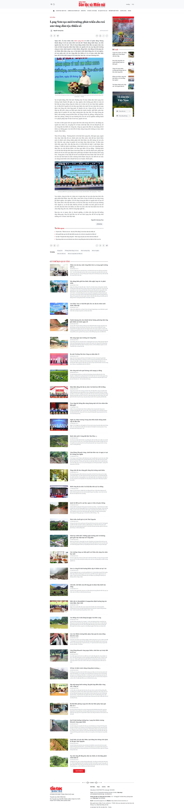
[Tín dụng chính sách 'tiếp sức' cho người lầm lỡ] (131, 86)
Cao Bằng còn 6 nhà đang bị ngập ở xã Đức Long (85, 617)
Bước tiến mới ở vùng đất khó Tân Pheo (83, 436)
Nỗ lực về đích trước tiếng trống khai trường (84, 668)
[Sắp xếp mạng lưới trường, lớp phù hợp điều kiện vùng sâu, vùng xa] (59, 690)
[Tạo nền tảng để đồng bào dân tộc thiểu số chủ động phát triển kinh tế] (59, 761)
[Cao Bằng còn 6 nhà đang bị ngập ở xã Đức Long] (59, 623)
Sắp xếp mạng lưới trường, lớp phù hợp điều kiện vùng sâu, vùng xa (87, 685)
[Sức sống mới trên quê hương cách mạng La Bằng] (59, 376)
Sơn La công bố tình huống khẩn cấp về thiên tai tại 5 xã (88, 568)
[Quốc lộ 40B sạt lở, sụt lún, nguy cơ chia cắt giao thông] (59, 508)
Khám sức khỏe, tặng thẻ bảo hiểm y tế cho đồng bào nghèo (119, 78)
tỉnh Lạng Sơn (79, 41)
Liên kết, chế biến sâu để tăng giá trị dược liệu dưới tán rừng (88, 585)
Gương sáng (123, 10)
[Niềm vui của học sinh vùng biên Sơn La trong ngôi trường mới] (59, 270)
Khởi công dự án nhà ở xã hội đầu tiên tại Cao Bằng (86, 486)
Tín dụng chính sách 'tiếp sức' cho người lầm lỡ (119, 85)
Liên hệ (103, 786)
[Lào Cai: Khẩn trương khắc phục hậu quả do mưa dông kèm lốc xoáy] (59, 639)
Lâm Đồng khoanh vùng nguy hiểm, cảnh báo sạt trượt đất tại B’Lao (89, 651)
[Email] (97, 35)
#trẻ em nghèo (95, 250)
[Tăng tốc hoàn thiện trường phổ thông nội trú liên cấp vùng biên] (131, 70)
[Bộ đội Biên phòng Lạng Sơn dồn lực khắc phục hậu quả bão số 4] (59, 709)
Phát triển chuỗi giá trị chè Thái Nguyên (83, 519)
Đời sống (83, 10)
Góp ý (98, 786)
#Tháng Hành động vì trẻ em (71, 250)
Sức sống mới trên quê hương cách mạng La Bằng (86, 370)
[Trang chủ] (53, 10)
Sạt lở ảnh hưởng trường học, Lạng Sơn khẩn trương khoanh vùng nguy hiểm (87, 721)
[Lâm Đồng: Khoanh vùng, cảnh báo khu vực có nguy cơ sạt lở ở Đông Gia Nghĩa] (59, 457)
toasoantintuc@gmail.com (100, 800)
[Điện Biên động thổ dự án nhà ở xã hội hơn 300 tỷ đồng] (59, 392)
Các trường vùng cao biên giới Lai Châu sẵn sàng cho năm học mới (89, 553)
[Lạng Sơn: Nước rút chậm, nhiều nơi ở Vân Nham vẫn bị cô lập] (131, 54)
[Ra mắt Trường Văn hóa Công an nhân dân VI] (59, 359)
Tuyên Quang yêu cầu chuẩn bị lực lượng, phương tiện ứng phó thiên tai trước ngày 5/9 (89, 321)
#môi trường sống (85, 250)
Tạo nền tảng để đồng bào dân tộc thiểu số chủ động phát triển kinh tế (88, 756)
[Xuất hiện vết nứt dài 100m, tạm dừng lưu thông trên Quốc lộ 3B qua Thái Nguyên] (59, 745)
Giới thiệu (92, 786)
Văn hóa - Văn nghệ (92, 10)
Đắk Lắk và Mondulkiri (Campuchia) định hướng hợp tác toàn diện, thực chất (88, 602)
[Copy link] (103, 35)
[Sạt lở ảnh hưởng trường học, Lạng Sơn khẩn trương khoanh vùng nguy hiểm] (59, 725)
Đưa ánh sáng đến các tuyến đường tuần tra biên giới (118, 62)
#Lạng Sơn (59, 250)
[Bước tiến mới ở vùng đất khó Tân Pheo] (59, 441)
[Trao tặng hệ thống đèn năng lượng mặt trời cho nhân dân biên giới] (59, 408)
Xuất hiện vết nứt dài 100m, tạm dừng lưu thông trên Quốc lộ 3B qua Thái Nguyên (89, 740)
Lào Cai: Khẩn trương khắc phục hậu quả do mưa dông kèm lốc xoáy (87, 635)
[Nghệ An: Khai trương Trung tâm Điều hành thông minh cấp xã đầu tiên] (59, 425)
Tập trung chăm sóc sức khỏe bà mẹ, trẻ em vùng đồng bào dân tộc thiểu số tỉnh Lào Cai (78, 239)
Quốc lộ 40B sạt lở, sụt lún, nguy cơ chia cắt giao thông (87, 503)
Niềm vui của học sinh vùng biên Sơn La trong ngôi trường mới (89, 266)
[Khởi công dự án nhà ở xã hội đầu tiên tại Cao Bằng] (59, 492)
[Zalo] (51, 35)
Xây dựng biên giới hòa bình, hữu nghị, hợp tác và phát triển (88, 282)
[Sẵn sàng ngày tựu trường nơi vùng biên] (59, 343)
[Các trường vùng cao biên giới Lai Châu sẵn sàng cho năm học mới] (59, 557)
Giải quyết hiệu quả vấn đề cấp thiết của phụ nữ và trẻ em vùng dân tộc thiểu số (76, 234)
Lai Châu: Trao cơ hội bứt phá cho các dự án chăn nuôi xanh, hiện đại (87, 304)
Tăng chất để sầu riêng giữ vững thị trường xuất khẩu (87, 470)
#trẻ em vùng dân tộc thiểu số (75, 253)
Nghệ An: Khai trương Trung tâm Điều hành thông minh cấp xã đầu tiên (88, 420)
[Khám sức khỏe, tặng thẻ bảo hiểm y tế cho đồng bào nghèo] (131, 78)
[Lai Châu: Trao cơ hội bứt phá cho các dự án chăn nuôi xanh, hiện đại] (59, 309)
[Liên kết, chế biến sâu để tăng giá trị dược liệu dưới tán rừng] (59, 590)
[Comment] (107, 35)
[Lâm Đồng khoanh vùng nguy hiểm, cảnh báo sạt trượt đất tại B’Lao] (59, 655)
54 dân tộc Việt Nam (61, 10)
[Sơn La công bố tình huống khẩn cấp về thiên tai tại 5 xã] (59, 574)
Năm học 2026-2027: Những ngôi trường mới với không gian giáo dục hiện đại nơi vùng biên (87, 536)
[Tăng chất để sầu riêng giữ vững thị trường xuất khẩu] (59, 475)
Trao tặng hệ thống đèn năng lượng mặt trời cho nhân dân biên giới (89, 404)
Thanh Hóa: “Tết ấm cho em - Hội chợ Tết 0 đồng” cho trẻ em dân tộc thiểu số (75, 231)
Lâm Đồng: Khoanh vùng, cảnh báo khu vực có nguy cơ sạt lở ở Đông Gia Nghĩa (89, 453)
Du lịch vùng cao (102, 10)
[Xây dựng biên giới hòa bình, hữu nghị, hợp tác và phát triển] (59, 286)
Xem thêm (79, 771)
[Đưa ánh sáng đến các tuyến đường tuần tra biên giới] (131, 62)
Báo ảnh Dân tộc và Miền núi (92, 4)
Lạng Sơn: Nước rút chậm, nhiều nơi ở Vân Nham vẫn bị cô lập (119, 54)
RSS (109, 786)
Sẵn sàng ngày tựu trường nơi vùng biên (83, 338)
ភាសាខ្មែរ (128, 4)
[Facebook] (54, 35)
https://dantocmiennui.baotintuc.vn (119, 800)
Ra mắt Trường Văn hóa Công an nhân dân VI (84, 354)
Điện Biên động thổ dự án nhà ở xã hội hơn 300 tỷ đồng (88, 387)
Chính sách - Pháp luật (74, 10)
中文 (133, 4)
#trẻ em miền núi (61, 253)
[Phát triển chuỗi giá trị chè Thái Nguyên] (59, 524)
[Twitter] (58, 35)
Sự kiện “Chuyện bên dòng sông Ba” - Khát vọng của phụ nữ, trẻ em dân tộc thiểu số (77, 236)
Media (129, 10)
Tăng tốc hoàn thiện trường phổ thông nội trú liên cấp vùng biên (119, 70)
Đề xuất (115, 50)
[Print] (100, 35)
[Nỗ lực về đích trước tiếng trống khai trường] (59, 673)
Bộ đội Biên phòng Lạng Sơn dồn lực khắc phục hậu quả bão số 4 (88, 704)
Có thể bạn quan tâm (60, 262)
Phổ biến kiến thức (114, 10)
